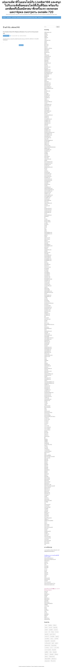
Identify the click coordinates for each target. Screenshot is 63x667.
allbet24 (46, 615)
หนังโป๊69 (46, 501)
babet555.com (47, 66)
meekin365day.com (48, 188)
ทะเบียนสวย (46, 417)
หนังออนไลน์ (46, 499)
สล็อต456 (46, 460)
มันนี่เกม (45, 445)
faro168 (45, 113)
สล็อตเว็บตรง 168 (47, 484)
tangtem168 (46, 343)
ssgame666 (46, 336)
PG (44, 217)
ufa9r (45, 361)
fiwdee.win (46, 117)
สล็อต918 (46, 468)
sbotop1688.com (47, 295)
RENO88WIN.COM (48, 279)
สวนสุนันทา (46, 495)
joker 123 (46, 563)
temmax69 (46, 344)
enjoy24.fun (46, 106)
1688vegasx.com (47, 32)
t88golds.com (47, 341)
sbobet (45, 293)
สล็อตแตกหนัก (47, 492)
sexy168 (46, 299)
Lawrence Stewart (22, 35)
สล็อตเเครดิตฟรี (47, 487)
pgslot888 (46, 614)
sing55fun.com (47, 309)
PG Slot (45, 219)
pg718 (45, 227)
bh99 (45, 89)
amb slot (46, 65)
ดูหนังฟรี (46, 580)
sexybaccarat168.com (48, 303)
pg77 (45, 228)
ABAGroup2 (46, 54)
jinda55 (46, 629)
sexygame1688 (47, 305)
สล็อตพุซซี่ (46, 476)
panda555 (46, 216)
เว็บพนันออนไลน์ (47, 531)
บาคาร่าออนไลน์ (47, 427)
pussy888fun (47, 272)
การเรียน (46, 403)
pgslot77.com (47, 241)
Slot (45, 316)
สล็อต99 (46, 471)
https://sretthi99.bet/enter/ (50, 146)
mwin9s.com (47, 199)
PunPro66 (46, 263)
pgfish (45, 231)
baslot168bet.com (48, 73)
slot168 (45, 320)
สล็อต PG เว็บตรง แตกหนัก (49, 456)
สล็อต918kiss (47, 469)
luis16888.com (47, 177)
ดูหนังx (45, 409)
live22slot (46, 171)
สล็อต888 (46, 467)
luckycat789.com (47, 176)
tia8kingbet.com (47, 352)
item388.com (47, 150)
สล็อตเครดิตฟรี (47, 481)
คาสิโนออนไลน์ (47, 405)
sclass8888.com (47, 296)
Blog (4, 17)
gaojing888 (46, 128)
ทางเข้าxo (46, 423)
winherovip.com (47, 393)
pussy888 (46, 566)
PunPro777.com (47, 267)
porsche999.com (47, 255)
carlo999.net (47, 97)
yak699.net (46, 397)
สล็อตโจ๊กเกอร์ (47, 493)
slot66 (45, 596)
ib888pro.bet (47, 148)
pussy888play (47, 273)
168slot (45, 33)
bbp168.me (46, 74)
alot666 (45, 64)
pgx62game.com (47, 249)
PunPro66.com (47, 264)
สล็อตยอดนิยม (47, 477)
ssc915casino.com (48, 335)
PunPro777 (46, 265)
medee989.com (47, 187)
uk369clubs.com (47, 375)
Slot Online (46, 317)
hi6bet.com (46, 142)
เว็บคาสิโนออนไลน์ (48, 517)
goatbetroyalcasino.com (49, 132)
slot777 (45, 321)
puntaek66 (46, 268)
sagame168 (46, 288)
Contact (9, 17)
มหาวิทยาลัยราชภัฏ (48, 444)
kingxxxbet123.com (48, 161)
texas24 (46, 345)
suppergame (46, 340)
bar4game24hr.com (48, 72)
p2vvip (45, 213)
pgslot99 (46, 243)
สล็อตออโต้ (46, 480)
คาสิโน (45, 404)
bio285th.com (47, 90)
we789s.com (47, 391)
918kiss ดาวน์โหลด (48, 48)
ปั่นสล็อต (46, 431)
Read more (21, 45)
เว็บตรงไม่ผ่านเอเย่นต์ (48, 527)
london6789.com (47, 173)
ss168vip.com (47, 333)
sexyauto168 (47, 301)
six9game (46, 312)
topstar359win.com (48, 355)
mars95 (45, 185)
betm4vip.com (47, 85)
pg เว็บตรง (46, 224)
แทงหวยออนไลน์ (47, 540)
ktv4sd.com (46, 165)
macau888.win (47, 181)
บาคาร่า (45, 424)
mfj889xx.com (47, 193)
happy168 (46, 138)
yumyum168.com (47, 399)
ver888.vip (46, 384)
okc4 (45, 207)
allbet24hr (46, 61)
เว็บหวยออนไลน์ (47, 536)
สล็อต (45, 453)
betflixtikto (46, 81)
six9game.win (47, 313)
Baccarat (46, 68)
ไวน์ (45, 544)
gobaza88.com (47, 136)
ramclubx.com (47, 276)
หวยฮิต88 (46, 508)
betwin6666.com (47, 86)
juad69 (45, 160)
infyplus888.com (47, 149)
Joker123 (46, 154)
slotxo (45, 607)
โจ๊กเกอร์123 (46, 541)
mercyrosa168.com (48, 191)
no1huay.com (47, 205)
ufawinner (46, 372)
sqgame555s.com (48, 331)
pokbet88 (46, 253)
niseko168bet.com (48, 203)
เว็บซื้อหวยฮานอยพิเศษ (48, 520)
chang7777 (46, 100)
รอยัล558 (46, 448)
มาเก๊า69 (46, 447)
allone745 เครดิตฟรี (14, 38)
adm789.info (47, 57)
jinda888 (46, 153)
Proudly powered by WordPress (25, 666)
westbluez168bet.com (48, 392)
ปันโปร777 (46, 435)
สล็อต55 (46, 461)
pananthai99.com (48, 215)
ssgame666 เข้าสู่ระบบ (48, 337)
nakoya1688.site (47, 200)
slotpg (45, 608)
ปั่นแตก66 (46, 432)
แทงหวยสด (46, 539)
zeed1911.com (47, 400)
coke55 (45, 102)
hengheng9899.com (48, 140)
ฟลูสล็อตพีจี (46, 443)
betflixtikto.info (47, 82)
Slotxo (45, 325)
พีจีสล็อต (46, 439)
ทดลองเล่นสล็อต (47, 415)
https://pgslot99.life (48, 603)
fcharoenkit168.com (48, 114)
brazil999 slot (47, 94)
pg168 (45, 225)
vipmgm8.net (47, 387)
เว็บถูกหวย (46, 528)
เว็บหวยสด (46, 535)
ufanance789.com (48, 368)
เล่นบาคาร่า (46, 516)
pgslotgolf (46, 247)
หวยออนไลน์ (46, 505)
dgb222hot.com (47, 105)
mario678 (46, 183)
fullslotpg (46, 124)
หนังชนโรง (46, 497)
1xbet (45, 38)
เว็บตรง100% (46, 524)
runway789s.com (47, 285)
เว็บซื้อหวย (46, 519)
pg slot (45, 570)
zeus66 (45, 401)
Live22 (45, 169)
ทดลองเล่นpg (47, 413)
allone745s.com (6, 35)
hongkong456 (47, 145)
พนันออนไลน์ (46, 436)
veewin (45, 380)
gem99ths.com (47, 129)
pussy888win (47, 275)
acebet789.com (47, 56)
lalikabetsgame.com (48, 167)
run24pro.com (47, 284)
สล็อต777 (46, 465)
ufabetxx (46, 363)
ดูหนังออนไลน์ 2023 (48, 412)
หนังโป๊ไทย (46, 610)
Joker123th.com (47, 158)
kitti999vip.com (47, 164)
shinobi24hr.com (47, 308)
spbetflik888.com (48, 328)
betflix (45, 80)
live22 (45, 575)
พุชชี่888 (46, 440)
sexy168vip (46, 300)
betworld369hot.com (48, 88)
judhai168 (46, 600)
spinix (45, 329)
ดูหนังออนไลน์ (47, 411)
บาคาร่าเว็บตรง (47, 428)
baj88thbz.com (47, 69)
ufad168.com (47, 364)
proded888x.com (47, 259)
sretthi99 (46, 332)
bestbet (45, 77)
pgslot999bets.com (48, 245)
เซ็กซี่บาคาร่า (46, 512)
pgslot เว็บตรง (47, 239)
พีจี (44, 437)
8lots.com (46, 44)
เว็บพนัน (45, 529)
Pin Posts (40, 17)
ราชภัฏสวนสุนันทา (47, 451)
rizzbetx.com (47, 281)
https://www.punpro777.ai (49, 583)
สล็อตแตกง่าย (47, 488)
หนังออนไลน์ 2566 (48, 500)
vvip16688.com (47, 389)
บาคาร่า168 (46, 425)
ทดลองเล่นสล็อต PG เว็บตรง (49, 416)
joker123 (46, 591)
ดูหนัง (45, 408)
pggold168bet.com (48, 232)
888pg (45, 42)
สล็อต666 (46, 464)
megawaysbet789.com (49, 189)
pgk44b (46, 235)
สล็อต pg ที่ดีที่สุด (47, 455)
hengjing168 (46, 141)
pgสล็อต (46, 251)
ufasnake (46, 369)
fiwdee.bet (46, 116)
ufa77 (45, 357)
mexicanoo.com (47, 192)
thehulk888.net (47, 351)
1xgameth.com (47, 40)
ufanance (46, 367)
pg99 (45, 229)
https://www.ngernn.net (49, 584)
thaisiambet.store (48, 347)
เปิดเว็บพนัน (46, 515)
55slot (45, 41)
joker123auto (47, 156)
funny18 (46, 125)
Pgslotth (46, 248)
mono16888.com (47, 196)
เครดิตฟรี (46, 511)
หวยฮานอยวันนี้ (47, 507)
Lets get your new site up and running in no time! (24, 17)
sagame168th (47, 289)
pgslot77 (46, 240)
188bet (45, 36)
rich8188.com (47, 280)
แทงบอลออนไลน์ (47, 537)
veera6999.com (47, 379)
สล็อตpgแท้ (46, 473)
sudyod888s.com (47, 339)
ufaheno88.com (47, 365)
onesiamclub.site (47, 211)
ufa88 (45, 359)
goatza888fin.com (48, 133)
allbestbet (46, 60)
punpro (45, 261)
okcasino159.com (48, 208)
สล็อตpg (46, 472)
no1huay (46, 204)
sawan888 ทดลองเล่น (48, 292)
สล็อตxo (46, 475)
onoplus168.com (47, 212)
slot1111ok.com (47, 319)
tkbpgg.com (46, 353)
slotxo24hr (46, 327)
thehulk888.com (47, 349)
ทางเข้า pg (46, 420)
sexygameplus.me (48, 307)
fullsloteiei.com (47, 122)
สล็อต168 (46, 459)
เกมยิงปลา (46, 509)
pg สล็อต (46, 223)
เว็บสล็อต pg (46, 533)
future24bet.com (47, 126)
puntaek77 (46, 269)
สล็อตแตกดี (46, 491)
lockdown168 (47, 172)
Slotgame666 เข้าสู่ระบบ (49, 324)
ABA (45, 53)
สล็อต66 (46, 463)
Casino (45, 98)
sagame (46, 287)
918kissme (46, 50)
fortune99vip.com (48, 118)
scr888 (45, 297)
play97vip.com (47, 252)
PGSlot (45, 236)
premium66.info (47, 256)
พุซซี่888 (46, 441)
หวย (45, 503)
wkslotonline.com (48, 396)
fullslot (46, 627)
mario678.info (47, 184)
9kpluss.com (47, 52)
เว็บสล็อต (46, 532)
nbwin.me (46, 201)
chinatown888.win (48, 101)
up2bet (45, 376)
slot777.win (46, 323)
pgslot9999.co (47, 244)
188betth (46, 37)
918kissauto (46, 49)
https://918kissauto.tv (48, 558)
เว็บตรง (45, 521)
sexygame (46, 304)
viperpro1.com (47, 385)
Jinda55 (46, 152)
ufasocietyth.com (48, 371)
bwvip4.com (46, 96)
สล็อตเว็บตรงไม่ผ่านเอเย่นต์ (49, 485)
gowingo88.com (47, 137)
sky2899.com (47, 315)
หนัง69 (45, 496)
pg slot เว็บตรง (47, 220)
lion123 (45, 168)
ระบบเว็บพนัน (46, 449)
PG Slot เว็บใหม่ (47, 221)
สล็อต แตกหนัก (47, 457)
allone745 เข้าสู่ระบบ (6, 38)
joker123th (46, 157)
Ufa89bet (46, 360)
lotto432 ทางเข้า (47, 175)
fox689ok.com (47, 120)
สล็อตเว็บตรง (46, 483)
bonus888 (46, 93)
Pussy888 (46, 271)
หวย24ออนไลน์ (47, 504)
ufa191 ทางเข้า (47, 356)
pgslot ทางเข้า (47, 237)
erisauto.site (46, 108)
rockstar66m (47, 283)
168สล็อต (46, 34)
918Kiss (45, 46)
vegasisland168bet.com (49, 381)
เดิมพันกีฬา (46, 513)
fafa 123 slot (46, 112)
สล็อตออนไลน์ (47, 479)
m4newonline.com (48, 179)
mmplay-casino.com (48, 195)
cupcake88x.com (47, 104)
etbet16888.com (47, 110)
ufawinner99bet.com (48, 373)
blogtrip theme (41, 666)
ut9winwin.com (47, 377)
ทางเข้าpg (46, 421)
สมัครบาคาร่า (47, 452)
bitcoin (45, 92)
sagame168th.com (48, 291)
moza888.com (47, 197)
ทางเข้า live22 (47, 419)
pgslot (45, 571)
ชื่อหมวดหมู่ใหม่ (47, 407)
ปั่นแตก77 (46, 433)
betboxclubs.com (47, 78)
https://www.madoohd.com (50, 559)
